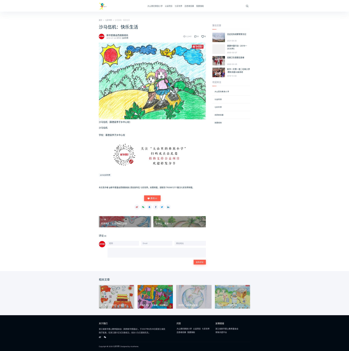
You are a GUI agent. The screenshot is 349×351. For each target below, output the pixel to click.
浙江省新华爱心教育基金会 (226, 328)
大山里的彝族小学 (155, 6)
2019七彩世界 (105, 175)
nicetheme (134, 346)
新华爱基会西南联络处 (117, 35)
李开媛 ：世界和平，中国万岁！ (114, 305)
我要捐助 (200, 6)
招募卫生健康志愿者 (235, 57)
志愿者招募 (189, 6)
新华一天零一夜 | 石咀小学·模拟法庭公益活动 (238, 70)
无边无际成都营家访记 (236, 34)
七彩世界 (178, 6)
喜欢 (153, 198)
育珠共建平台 (221, 332)
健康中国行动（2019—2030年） (237, 47)
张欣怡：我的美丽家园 (187, 305)
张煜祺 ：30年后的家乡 (227, 305)
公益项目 (168, 6)
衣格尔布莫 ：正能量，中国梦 (152, 305)
